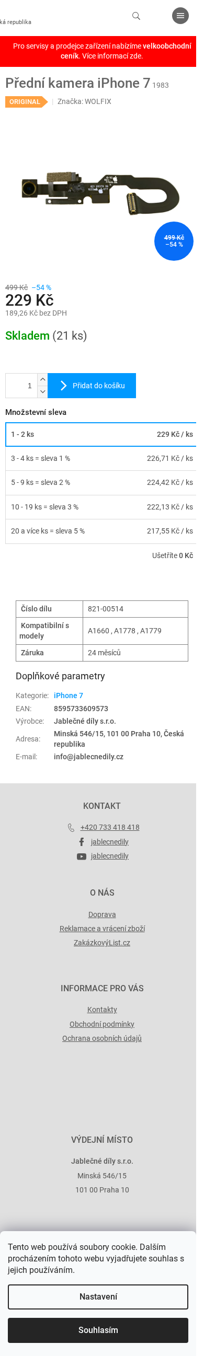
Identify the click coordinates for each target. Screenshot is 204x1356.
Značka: (84, 101)
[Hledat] (136, 15)
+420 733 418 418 (110, 827)
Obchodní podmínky (102, 1024)
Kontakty (102, 1009)
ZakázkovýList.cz (102, 942)
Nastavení (98, 1297)
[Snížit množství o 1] (42, 392)
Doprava (102, 914)
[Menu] (180, 15)
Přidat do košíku (99, 385)
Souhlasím (98, 1330)
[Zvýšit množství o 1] (42, 380)
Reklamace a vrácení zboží (102, 928)
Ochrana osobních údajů (102, 1038)
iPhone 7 (68, 695)
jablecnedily (110, 842)
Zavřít (61, 585)
